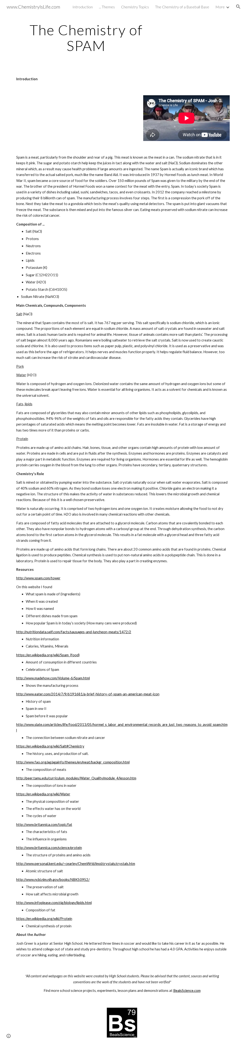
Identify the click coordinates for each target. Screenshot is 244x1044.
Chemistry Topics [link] (135, 7)
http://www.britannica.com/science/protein (49, 848)
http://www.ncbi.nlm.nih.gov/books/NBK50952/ (53, 880)
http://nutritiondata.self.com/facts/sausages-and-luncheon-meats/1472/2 (73, 632)
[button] (238, 6)
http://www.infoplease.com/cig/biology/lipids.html (54, 903)
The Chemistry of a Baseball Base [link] (182, 7)
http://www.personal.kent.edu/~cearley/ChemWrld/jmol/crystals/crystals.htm (75, 864)
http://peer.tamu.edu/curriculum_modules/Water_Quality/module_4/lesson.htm (76, 778)
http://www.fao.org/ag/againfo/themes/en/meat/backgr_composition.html (73, 762)
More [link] (220, 7)
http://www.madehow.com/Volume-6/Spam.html (53, 678)
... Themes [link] (107, 7)
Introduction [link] (82, 7)
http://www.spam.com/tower (38, 578)
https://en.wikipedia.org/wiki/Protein (44, 919)
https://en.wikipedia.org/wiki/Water (43, 794)
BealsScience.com (187, 991)
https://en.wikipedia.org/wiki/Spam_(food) (48, 655)
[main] (86, 37)
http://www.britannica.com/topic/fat (44, 825)
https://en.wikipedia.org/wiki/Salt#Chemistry (50, 746)
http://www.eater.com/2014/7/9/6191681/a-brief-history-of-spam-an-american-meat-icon (87, 694)
